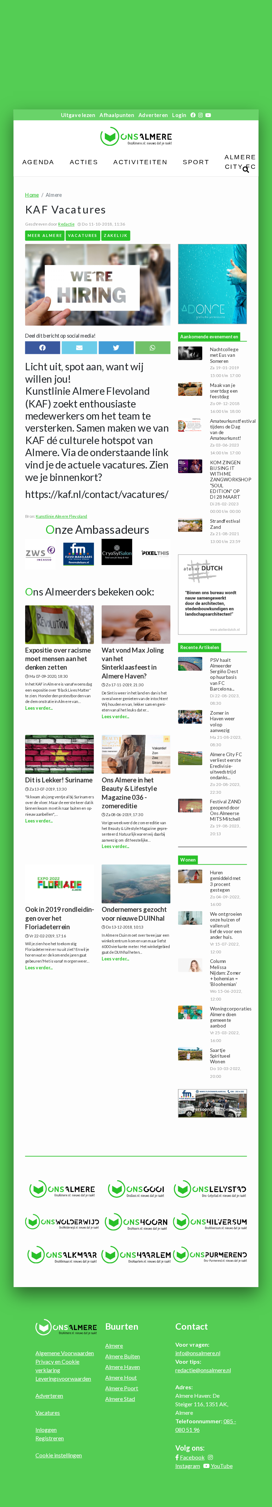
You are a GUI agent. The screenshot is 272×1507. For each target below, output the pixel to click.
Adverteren (153, 115)
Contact (191, 1326)
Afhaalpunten (117, 115)
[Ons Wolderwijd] (62, 1221)
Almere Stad (120, 1398)
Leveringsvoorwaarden (63, 1378)
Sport (196, 162)
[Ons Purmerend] (210, 1255)
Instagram (187, 1465)
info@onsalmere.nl (197, 1353)
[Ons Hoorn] (136, 1222)
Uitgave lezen (78, 115)
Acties (84, 162)
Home (32, 195)
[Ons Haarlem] (136, 1254)
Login (179, 115)
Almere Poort (121, 1388)
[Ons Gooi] (136, 1189)
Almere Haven (122, 1366)
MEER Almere (45, 235)
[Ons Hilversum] (210, 1221)
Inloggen (46, 1429)
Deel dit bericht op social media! (60, 336)
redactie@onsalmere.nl (203, 1370)
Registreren (49, 1438)
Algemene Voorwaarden (64, 1353)
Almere (114, 1345)
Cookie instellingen (58, 1455)
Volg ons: (190, 1448)
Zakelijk (116, 235)
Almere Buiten (122, 1356)
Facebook (192, 1457)
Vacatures (83, 235)
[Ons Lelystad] (210, 1189)
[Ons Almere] (62, 1189)
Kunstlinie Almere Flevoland (61, 516)
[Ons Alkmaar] (62, 1254)
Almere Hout (121, 1377)
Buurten (121, 1326)
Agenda (38, 162)
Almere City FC (240, 162)
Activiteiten (140, 162)
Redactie (66, 224)
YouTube (222, 1465)
